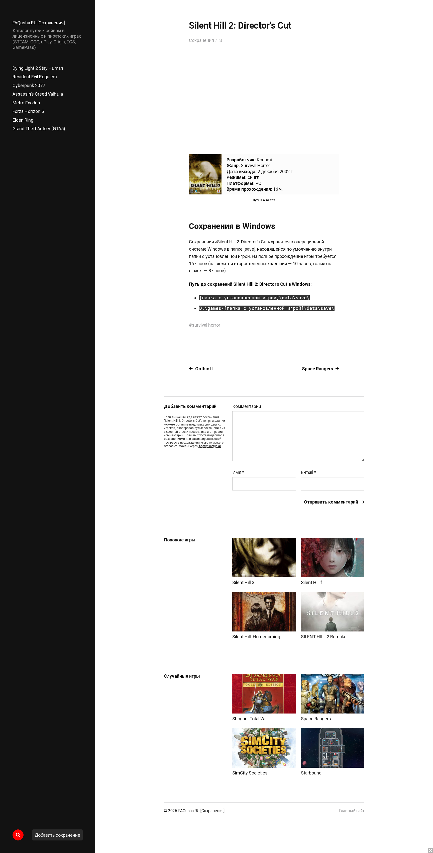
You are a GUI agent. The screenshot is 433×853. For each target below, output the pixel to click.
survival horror (206, 325)
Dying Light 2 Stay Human (38, 68)
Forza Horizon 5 (28, 111)
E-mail (308, 472)
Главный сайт (351, 810)
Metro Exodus (26, 102)
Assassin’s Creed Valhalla (38, 94)
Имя (238, 472)
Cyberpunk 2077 (29, 85)
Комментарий (246, 406)
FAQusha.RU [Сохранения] (39, 22)
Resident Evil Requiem (35, 76)
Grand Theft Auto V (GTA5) (39, 128)
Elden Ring (23, 120)
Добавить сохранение (57, 835)
